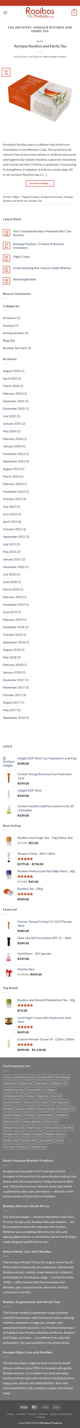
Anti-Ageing (62, 1077)
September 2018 (14, 642)
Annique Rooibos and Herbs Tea (40, 46)
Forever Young (46, 1108)
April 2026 (10, 378)
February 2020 (13, 597)
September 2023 (14, 461)
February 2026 (13, 393)
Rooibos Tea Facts (15, 348)
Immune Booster (31, 1121)
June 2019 (10, 612)
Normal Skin (52, 1127)
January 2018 (12, 672)
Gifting (29, 1115)
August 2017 (11, 702)
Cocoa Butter (34, 1089)
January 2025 (12, 423)
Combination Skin (13, 1096)
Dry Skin (56, 1096)
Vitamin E (22, 1146)
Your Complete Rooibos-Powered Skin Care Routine (42, 233)
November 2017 (14, 687)
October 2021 (12, 529)
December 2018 (13, 627)
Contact (40, 1417)
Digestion (42, 1096)
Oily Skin (67, 1127)
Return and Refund (61, 1414)
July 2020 (9, 574)
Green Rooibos (45, 1115)
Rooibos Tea (35, 200)
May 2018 (10, 657)
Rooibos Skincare (55, 1134)
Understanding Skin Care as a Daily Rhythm (42, 268)
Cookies (20, 1414)
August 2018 (11, 649)
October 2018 (12, 634)
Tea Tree (9, 1146)
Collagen (50, 1089)
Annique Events (13, 333)
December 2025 (13, 401)
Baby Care (26, 1083)
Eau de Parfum (12, 1102)
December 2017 (13, 680)
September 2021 (14, 536)
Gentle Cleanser (13, 1115)
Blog (40, 41)
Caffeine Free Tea (14, 1089)
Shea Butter (46, 1140)
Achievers (9, 318)
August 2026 (11, 371)
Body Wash (42, 1083)
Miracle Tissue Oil (14, 1127)
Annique (34, 196)
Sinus (59, 1140)
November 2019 (14, 604)
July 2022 (9, 506)
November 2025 (14, 408)
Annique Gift (45, 1077)
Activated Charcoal (24, 1077)
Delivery (43, 1414)
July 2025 (9, 416)
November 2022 (14, 491)
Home (10, 1414)
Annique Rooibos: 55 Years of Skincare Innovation (38, 245)
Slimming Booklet (24, 279)
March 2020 (11, 589)
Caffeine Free (59, 1083)
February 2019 (13, 619)
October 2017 (12, 695)
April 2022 (10, 521)
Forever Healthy (25, 1108)
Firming (8, 1108)
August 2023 (11, 469)
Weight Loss (38, 1146)
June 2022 (10, 514)
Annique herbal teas (52, 196)
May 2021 (10, 551)
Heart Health (11, 1121)
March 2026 (11, 386)
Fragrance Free (65, 1108)
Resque (26, 1134)
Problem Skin (11, 1134)
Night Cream (21, 256)
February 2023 (13, 484)
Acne (7, 1077)
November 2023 (14, 454)
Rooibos (38, 1134)
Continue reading (40, 183)
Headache (62, 1115)
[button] (5, 12)
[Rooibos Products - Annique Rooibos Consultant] (40, 13)
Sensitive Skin (28, 1140)
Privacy (32, 1414)
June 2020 (10, 582)
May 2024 (10, 431)
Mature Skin (51, 1121)
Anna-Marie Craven (54, 56)
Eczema (28, 1102)
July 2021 (9, 544)
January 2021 (12, 559)
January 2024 (12, 446)
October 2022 (12, 499)
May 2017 (10, 710)
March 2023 (11, 476)
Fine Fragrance (59, 1102)
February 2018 (13, 664)
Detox (30, 1096)
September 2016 (14, 717)
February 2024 (13, 439)
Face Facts (42, 1102)
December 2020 (13, 567)
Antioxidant (10, 1083)
